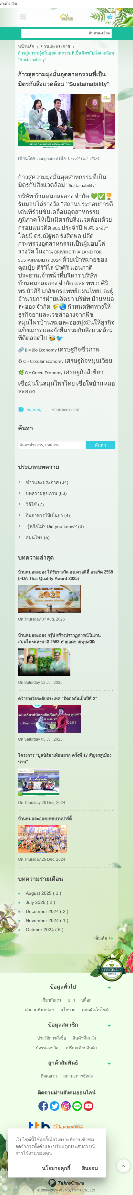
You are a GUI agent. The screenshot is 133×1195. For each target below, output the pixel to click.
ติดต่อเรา (49, 1076)
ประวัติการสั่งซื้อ (51, 1038)
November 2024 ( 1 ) (47, 920)
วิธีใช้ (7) (35, 504)
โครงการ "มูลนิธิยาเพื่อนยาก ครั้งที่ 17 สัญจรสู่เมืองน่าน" (64, 758)
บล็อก (86, 1000)
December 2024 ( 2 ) (47, 911)
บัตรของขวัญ (47, 1047)
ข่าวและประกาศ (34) (47, 482)
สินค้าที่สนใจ (84, 1038)
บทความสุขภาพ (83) (46, 493)
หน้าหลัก (26, 46)
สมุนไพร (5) (38, 537)
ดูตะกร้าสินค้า (110, 17)
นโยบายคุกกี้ (56, 1168)
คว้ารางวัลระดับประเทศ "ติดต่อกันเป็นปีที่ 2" (57, 698)
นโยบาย (68, 1009)
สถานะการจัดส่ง (78, 1076)
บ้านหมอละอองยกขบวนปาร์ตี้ (45, 818)
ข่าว (71, 1000)
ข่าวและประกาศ (55, 46)
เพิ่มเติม (100, 938)
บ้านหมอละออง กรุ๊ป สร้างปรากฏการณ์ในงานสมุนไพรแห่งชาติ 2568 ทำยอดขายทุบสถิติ (59, 638)
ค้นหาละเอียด (99, 33)
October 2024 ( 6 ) (45, 929)
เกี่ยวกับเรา (51, 1000)
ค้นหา (100, 445)
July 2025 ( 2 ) (40, 902)
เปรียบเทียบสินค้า (81, 1047)
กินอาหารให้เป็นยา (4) (48, 515)
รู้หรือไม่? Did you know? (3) (55, 526)
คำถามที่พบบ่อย (39, 1009)
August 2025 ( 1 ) (43, 893)
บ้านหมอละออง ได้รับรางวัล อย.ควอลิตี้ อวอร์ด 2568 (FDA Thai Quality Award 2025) (65, 575)
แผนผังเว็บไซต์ (95, 1009)
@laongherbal (77, 1106)
